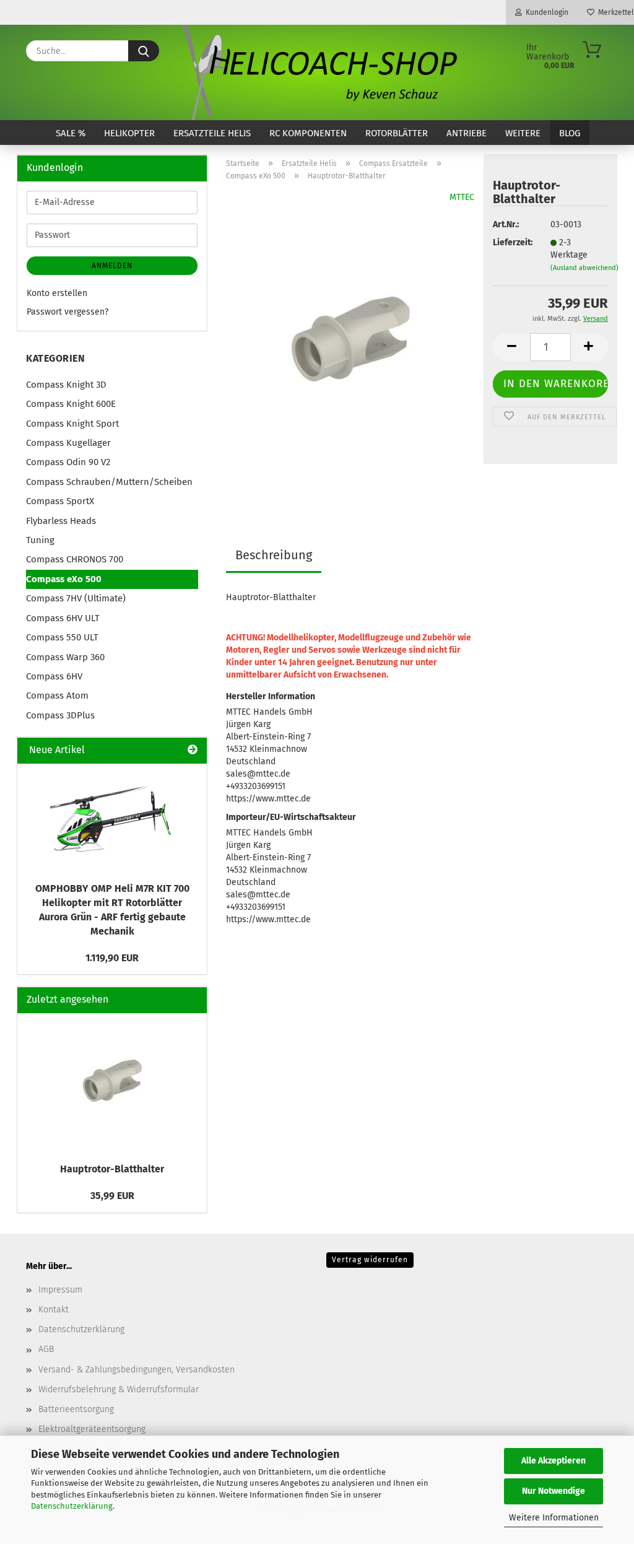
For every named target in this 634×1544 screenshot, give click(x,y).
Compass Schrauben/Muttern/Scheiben (109, 481)
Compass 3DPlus (60, 715)
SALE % (70, 133)
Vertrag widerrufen (370, 1259)
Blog (569, 133)
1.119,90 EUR (112, 958)
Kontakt (53, 1309)
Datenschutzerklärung (72, 1506)
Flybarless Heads (61, 520)
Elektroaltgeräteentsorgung (91, 1429)
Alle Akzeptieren (553, 1460)
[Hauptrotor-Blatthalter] (350, 346)
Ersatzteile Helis (212, 133)
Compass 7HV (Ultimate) (76, 598)
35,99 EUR (112, 1196)
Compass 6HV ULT (63, 618)
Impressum (60, 1289)
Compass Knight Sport (72, 423)
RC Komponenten (308, 133)
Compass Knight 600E (71, 403)
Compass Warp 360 (65, 657)
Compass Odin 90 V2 (68, 462)
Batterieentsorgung (76, 1409)
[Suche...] (143, 50)
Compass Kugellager (68, 442)
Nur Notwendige (553, 1491)
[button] (511, 347)
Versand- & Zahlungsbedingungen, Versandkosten (136, 1369)
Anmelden (112, 265)
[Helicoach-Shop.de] (317, 72)
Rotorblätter (396, 133)
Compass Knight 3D (66, 384)
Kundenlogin (545, 12)
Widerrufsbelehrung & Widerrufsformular (118, 1389)
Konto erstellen (57, 293)
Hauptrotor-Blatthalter (112, 1169)
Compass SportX (60, 501)
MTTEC (461, 197)
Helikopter (129, 133)
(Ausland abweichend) (584, 268)
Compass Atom (57, 695)
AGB (46, 1349)
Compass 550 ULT (62, 637)
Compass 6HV (54, 676)
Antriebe (466, 133)
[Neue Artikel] (193, 750)
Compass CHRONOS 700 (74, 559)
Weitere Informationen (554, 1517)
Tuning (40, 540)
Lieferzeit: (512, 242)
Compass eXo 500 (64, 579)
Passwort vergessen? (67, 312)
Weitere (523, 133)
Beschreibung (273, 554)
